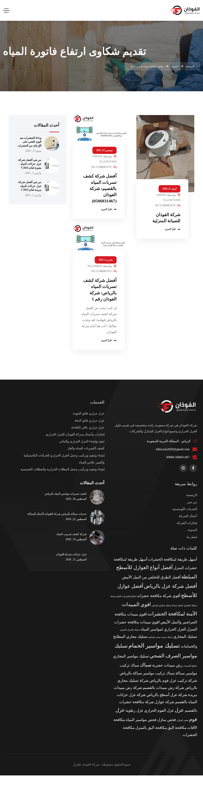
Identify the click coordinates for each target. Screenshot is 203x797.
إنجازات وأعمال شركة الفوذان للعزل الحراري (75, 434)
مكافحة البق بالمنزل (151, 728)
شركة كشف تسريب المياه (71, 534)
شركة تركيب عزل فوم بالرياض (173, 680)
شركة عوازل (164, 702)
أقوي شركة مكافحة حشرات (158, 596)
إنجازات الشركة (187, 523)
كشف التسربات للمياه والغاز (85, 448)
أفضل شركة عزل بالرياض (170, 586)
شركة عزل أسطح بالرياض (167, 695)
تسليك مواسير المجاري (131, 656)
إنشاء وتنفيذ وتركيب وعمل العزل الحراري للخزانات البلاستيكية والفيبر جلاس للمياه (64, 459)
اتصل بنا (192, 537)
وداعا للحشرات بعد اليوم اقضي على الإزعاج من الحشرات (29, 141)
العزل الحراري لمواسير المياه (163, 629)
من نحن (192, 502)
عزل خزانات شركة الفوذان (71, 554)
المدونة (192, 529)
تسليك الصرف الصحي (130, 630)
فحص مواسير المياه (141, 720)
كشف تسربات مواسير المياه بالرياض (65, 493)
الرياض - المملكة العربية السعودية (168, 441)
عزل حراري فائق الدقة (89, 420)
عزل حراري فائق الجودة (88, 413)
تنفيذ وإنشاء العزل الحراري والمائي (81, 441)
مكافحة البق (177, 728)
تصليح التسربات (190, 666)
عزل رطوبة (134, 710)
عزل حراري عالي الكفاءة (87, 427)
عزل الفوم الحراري (159, 710)
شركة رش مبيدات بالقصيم (163, 688)
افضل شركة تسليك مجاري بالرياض (167, 605)
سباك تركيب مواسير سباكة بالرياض (147, 673)
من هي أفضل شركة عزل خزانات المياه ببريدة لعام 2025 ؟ (29, 186)
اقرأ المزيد (170, 229)
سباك (145, 664)
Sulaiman (94, 266)
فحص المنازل (182, 720)
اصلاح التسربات (129, 596)
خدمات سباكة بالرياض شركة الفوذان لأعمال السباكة (57, 513)
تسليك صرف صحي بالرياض (160, 637)
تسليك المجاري (185, 636)
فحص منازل (166, 720)
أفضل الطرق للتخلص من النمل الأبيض (151, 577)
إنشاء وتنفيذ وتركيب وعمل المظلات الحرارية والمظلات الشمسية (62, 469)
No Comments (165, 205)
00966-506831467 (178, 457)
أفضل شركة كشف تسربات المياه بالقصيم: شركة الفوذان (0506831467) (100, 188)
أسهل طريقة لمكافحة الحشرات (172, 559)
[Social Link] (193, 468)
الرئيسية (191, 495)
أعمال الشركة (188, 516)
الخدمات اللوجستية (184, 509)
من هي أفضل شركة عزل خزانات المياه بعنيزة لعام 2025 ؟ (29, 163)
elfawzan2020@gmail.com (173, 449)
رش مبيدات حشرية (167, 665)
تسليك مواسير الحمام (154, 645)
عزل (179, 710)
